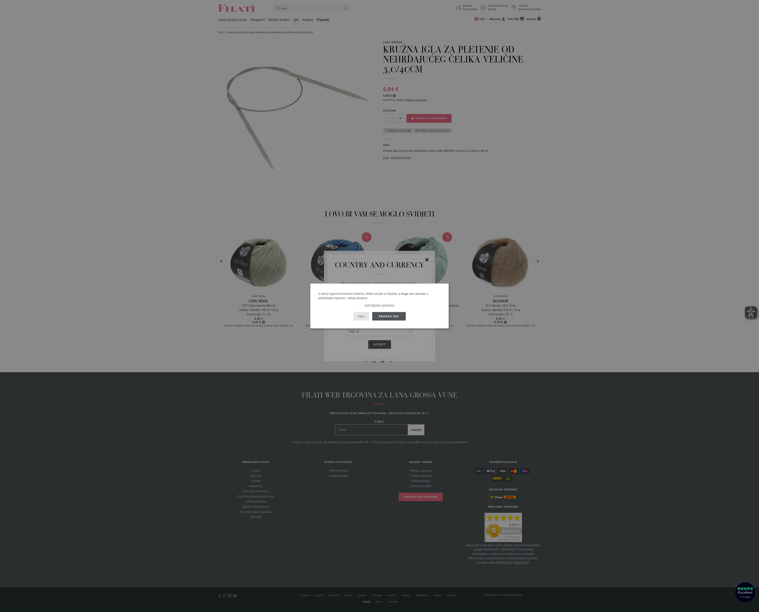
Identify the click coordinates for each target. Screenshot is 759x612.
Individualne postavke (379, 305)
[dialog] (379, 306)
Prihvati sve (389, 316)
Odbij (361, 316)
